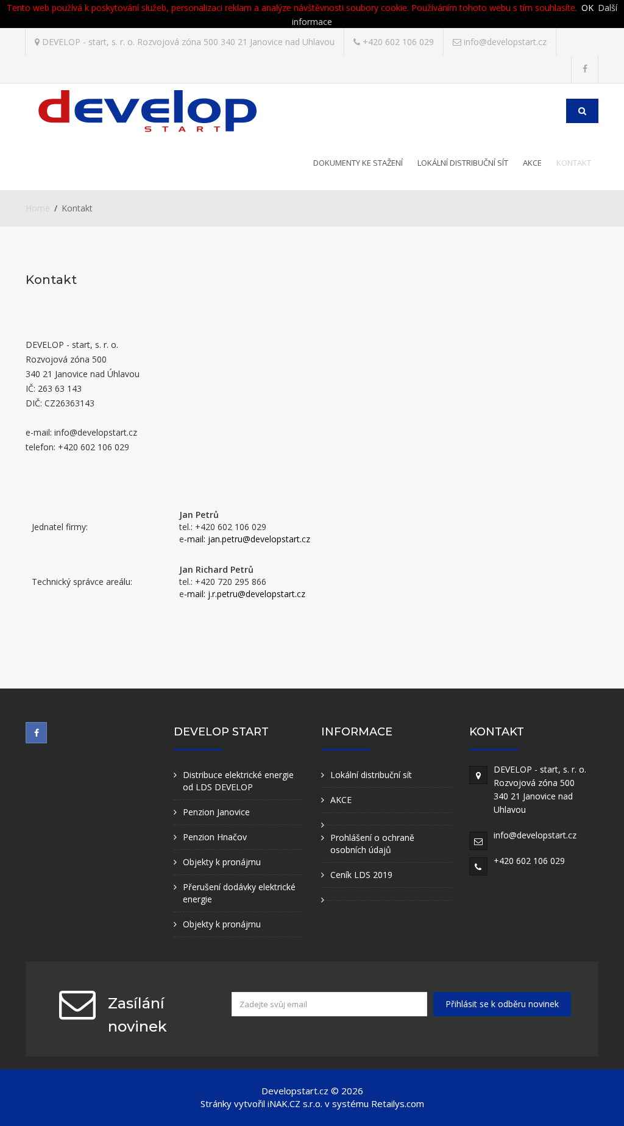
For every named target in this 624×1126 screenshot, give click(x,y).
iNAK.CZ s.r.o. (295, 1103)
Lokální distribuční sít (462, 162)
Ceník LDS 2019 (361, 874)
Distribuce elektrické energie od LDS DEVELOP (238, 781)
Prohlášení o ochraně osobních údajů (372, 843)
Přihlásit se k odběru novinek (502, 1004)
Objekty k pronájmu (222, 862)
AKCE (532, 162)
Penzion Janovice (216, 812)
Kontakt (573, 162)
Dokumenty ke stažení (358, 162)
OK (587, 7)
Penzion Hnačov (215, 837)
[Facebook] (584, 69)
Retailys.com (397, 1103)
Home (38, 208)
